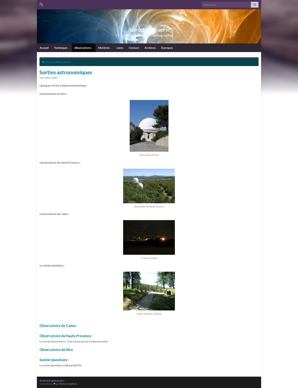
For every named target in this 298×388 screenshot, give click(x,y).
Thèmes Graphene (68, 383)
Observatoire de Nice (56, 349)
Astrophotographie (149, 29)
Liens (120, 47)
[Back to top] (290, 380)
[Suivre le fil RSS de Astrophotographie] (41, 3)
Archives (150, 47)
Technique (61, 47)
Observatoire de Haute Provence (65, 336)
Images (54, 77)
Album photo (83, 47)
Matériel (104, 47)
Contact (134, 47)
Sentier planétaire (53, 360)
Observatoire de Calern (57, 326)
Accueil (44, 47)
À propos (167, 47)
